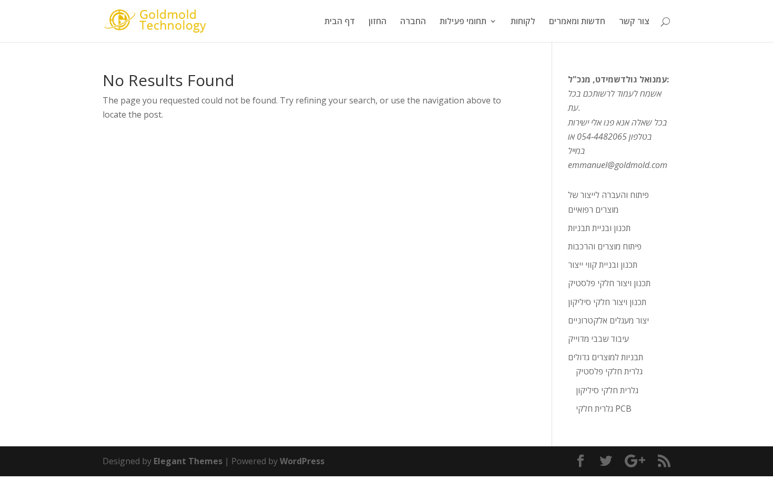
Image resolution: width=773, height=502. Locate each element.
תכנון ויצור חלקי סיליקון (607, 302)
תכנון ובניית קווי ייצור (602, 264)
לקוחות (523, 22)
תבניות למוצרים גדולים (605, 357)
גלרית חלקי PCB (604, 408)
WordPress (302, 461)
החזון (378, 22)
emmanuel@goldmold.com (617, 165)
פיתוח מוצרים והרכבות (605, 246)
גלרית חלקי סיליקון (607, 390)
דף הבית (339, 22)
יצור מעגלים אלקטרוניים (608, 320)
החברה (413, 22)
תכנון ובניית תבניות (599, 228)
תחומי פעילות (463, 22)
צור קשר (634, 22)
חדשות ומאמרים (577, 22)
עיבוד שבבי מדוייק (598, 338)
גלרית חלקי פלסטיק (609, 371)
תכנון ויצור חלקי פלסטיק (609, 283)
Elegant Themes (188, 461)
